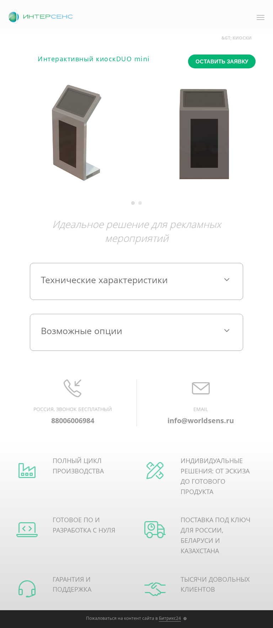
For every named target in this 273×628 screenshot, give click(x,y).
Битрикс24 (170, 618)
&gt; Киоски (236, 38)
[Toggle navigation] (260, 18)
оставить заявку (222, 61)
